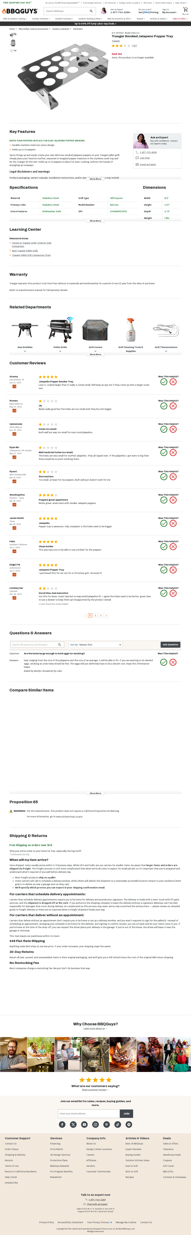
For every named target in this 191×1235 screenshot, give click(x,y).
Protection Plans (59, 1160)
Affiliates (91, 1160)
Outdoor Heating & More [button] (89, 18)
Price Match (56, 1149)
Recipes (130, 1177)
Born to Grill (132, 1171)
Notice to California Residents (20, 1171)
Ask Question (170, 644)
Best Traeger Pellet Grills (25, 250)
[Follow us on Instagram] (95, 1124)
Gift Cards (147, 3)
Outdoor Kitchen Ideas (137, 1160)
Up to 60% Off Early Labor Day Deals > (95, 23)
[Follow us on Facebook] (62, 1124)
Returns (9, 1160)
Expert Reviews (133, 1149)
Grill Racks (78, 29)
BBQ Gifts (168, 1171)
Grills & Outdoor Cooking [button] (14, 18)
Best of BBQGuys (134, 1143)
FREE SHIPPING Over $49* (17, 2)
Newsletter (56, 1177)
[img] (63, 77)
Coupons (167, 1160)
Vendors (90, 1166)
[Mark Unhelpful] (173, 381)
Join (126, 1113)
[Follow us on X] (73, 1124)
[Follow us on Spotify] (129, 1124)
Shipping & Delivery (15, 1154)
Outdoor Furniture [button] (63, 18)
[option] (13, 37)
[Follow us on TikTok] (117, 1124)
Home (12, 29)
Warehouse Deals (172, 1154)
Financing (55, 1143)
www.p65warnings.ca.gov (69, 816)
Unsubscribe (11, 1182)
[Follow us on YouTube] (84, 1124)
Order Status (11, 1149)
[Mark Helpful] (163, 381)
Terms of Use (12, 1166)
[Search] (91, 11)
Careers (90, 1154)
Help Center (11, 1177)
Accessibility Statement (70, 1222)
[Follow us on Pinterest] (106, 1124)
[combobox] (95, 645)
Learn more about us (94, 1028)
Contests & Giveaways (174, 1177)
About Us (91, 1143)
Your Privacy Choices (98, 1222)
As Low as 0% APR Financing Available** (63, 3)
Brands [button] (140, 18)
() (134, 45)
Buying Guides (133, 1154)
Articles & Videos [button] (158, 18)
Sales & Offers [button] (179, 18)
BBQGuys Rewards (59, 1166)
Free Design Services (92, 3)
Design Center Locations (129, 3)
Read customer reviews (94, 1089)
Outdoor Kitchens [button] (40, 18)
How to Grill (132, 1166)
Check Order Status (163, 3)
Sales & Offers (170, 1143)
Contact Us (10, 1143)
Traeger (116, 41)
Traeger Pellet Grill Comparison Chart (31, 255)
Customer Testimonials (98, 1171)
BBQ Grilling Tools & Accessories (33, 29)
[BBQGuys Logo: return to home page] (21, 11)
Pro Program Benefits (61, 1171)
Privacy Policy (46, 1222)
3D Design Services (60, 1154)
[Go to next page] (106, 615)
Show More (95, 179)
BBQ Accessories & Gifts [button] (119, 18)
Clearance (168, 1149)
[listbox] (13, 43)
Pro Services (110, 3)
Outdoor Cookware (60, 29)
